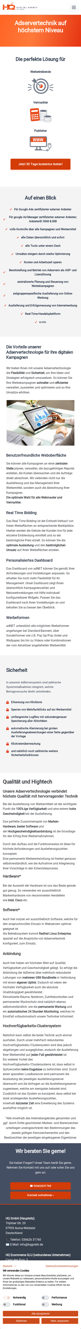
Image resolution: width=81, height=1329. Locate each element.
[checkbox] (6, 1298)
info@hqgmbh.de (31, 1244)
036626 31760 (31, 1239)
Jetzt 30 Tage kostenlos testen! (40, 164)
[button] (10, 1266)
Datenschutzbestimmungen (62, 1266)
